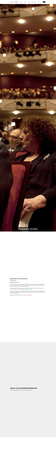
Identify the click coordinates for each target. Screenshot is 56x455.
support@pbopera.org (16, 390)
